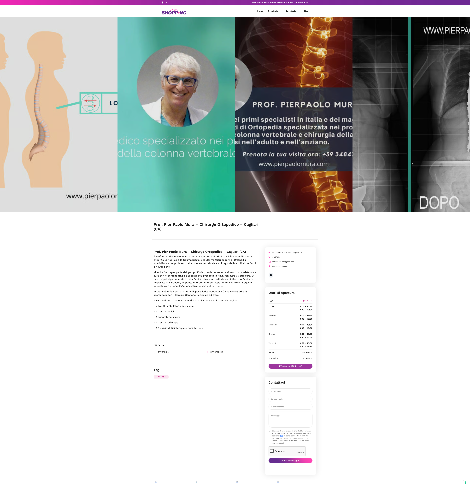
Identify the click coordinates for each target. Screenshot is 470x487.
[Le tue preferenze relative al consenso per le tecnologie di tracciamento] (465, 482)
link (281, 436)
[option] (59, 114)
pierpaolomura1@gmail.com (283, 262)
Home (260, 11)
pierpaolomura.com (280, 266)
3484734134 (277, 257)
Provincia (273, 11)
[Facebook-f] (163, 2)
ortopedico (216, 352)
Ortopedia (163, 352)
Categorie (291, 11)
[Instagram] (167, 2)
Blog (306, 11)
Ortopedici (161, 377)
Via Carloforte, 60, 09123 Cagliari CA (287, 252)
